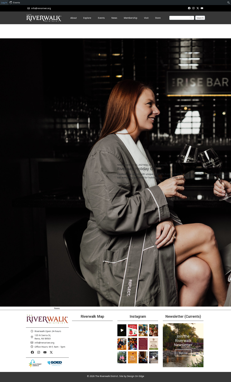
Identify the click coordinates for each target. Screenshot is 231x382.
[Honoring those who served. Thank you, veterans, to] (121, 357)
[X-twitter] (197, 8)
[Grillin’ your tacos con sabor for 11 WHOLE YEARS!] (121, 344)
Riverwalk (163, 164)
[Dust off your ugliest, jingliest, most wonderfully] (132, 330)
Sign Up (183, 352)
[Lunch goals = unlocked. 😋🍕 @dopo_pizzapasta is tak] (153, 357)
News (120, 164)
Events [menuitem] (16, 2)
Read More (123, 183)
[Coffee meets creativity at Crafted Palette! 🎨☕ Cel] (143, 357)
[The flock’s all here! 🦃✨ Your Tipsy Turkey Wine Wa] (132, 357)
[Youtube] (202, 8)
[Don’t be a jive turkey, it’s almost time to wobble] (143, 344)
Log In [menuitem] (4, 2)
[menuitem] (228, 2)
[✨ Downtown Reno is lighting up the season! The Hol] (153, 330)
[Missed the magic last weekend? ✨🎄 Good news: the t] (121, 330)
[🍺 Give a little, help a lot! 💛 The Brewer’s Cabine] (153, 344)
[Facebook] (189, 8)
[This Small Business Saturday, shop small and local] (143, 330)
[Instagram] (193, 8)
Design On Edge (135, 376)
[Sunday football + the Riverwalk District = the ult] (132, 344)
